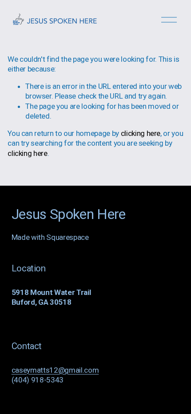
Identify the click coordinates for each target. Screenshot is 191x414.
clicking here (141, 133)
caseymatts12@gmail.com (55, 370)
